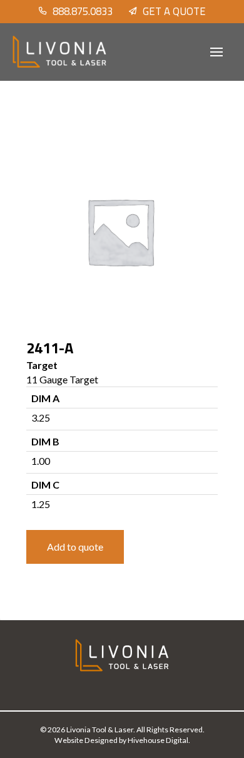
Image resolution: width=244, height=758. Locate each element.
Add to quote (75, 547)
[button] (216, 52)
